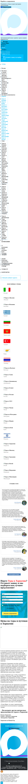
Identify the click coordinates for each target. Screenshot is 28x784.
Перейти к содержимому (8, 1)
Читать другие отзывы (14, 574)
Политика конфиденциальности (14, 766)
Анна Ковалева (17, 502)
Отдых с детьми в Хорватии (9, 716)
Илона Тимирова (17, 567)
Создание (3, 768)
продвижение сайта (12, 768)
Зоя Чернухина (17, 534)
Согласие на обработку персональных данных (14, 767)
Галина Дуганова (17, 519)
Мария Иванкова (17, 550)
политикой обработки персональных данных (12, 609)
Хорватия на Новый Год (8, 720)
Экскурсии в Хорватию (7, 717)
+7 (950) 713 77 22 (5, 54)
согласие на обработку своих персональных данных (13, 607)
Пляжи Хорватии (6, 715)
